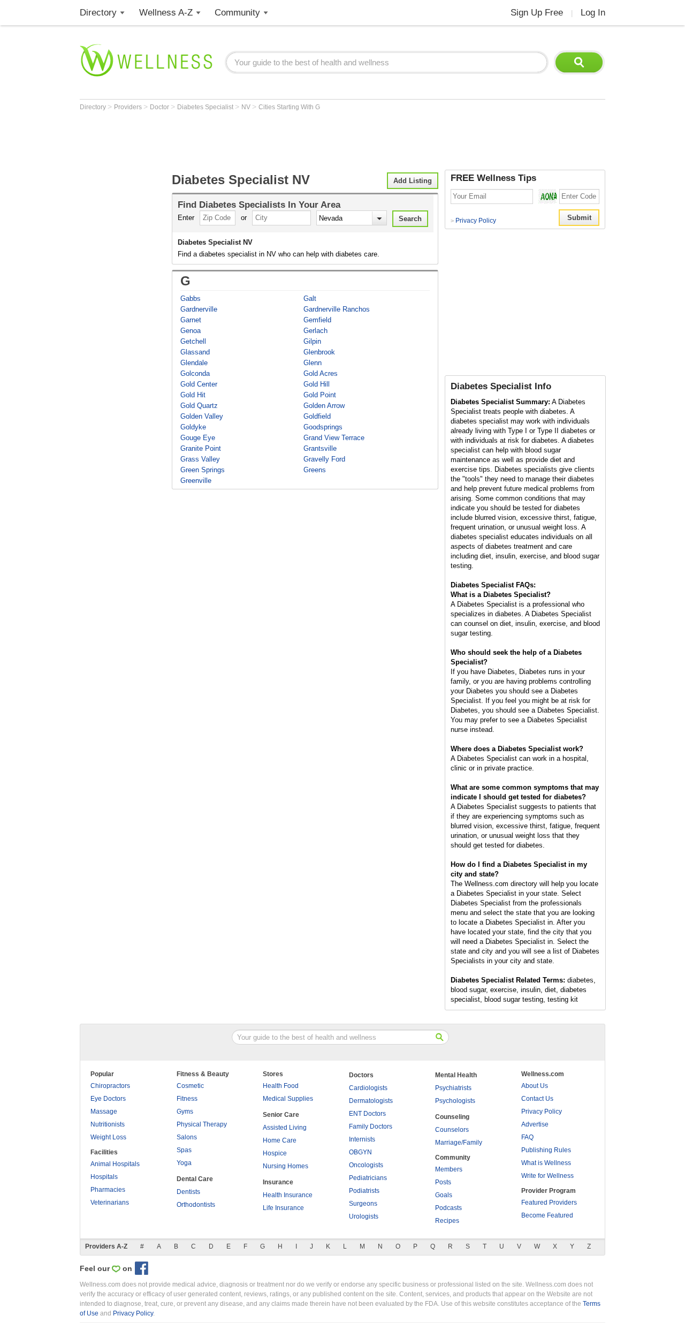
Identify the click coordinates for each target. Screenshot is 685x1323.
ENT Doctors (367, 1113)
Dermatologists (371, 1101)
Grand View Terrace (333, 438)
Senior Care (281, 1114)
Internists (362, 1139)
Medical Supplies (288, 1098)
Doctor (160, 107)
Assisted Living (285, 1127)
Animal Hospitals (115, 1164)
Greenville (195, 481)
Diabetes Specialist (206, 107)
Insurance (278, 1182)
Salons (187, 1137)
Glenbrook (319, 352)
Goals (443, 1195)
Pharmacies (107, 1189)
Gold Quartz (199, 406)
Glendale (194, 363)
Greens (314, 470)
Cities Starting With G (289, 107)
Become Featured (547, 1215)
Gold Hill (316, 384)
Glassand (195, 352)
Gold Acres (320, 373)
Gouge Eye (197, 438)
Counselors (452, 1129)
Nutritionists (107, 1124)
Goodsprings (322, 427)
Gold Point (319, 395)
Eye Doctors (108, 1098)
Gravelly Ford (324, 459)
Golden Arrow (324, 406)
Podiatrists (364, 1191)
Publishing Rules (546, 1150)
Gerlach (315, 331)
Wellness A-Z (166, 12)
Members (448, 1169)
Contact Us (537, 1098)
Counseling (452, 1117)
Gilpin (312, 341)
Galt (309, 298)
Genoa (190, 331)
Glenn (312, 363)
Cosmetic (190, 1086)
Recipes (447, 1220)
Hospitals (104, 1177)
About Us (534, 1086)
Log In (593, 12)
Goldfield (317, 416)
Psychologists (455, 1101)
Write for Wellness (547, 1176)
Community (237, 12)
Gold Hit (193, 395)
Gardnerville (198, 309)
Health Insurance (288, 1195)
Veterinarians (109, 1202)
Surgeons (363, 1203)
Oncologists (366, 1165)
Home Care (279, 1140)
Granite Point (200, 448)
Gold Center (198, 384)
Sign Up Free (537, 12)
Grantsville (320, 448)
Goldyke (193, 427)
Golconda (195, 373)
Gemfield (317, 320)
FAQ (527, 1137)
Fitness (187, 1098)
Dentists (188, 1192)
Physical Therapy (202, 1124)
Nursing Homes (285, 1166)
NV (246, 107)
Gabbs (190, 298)
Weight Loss (108, 1137)
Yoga (184, 1163)
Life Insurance (283, 1208)
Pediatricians (368, 1178)
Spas (184, 1150)
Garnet (190, 320)
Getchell (193, 341)
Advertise (535, 1124)
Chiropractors (110, 1086)
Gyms (185, 1111)
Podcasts (448, 1208)
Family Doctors (370, 1126)
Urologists (363, 1216)
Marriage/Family (458, 1142)
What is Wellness (546, 1163)
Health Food (281, 1086)
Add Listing (412, 181)
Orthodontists (196, 1204)
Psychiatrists (453, 1088)
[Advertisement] (274, 140)
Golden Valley (201, 416)
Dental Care (195, 1179)
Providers (128, 107)
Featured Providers (549, 1202)
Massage (103, 1111)
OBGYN (360, 1152)
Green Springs (202, 470)
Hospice (275, 1153)
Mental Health (456, 1075)
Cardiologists (368, 1088)
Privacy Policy (473, 220)
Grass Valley (200, 459)
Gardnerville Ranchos (336, 309)
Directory (98, 12)
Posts (443, 1182)
